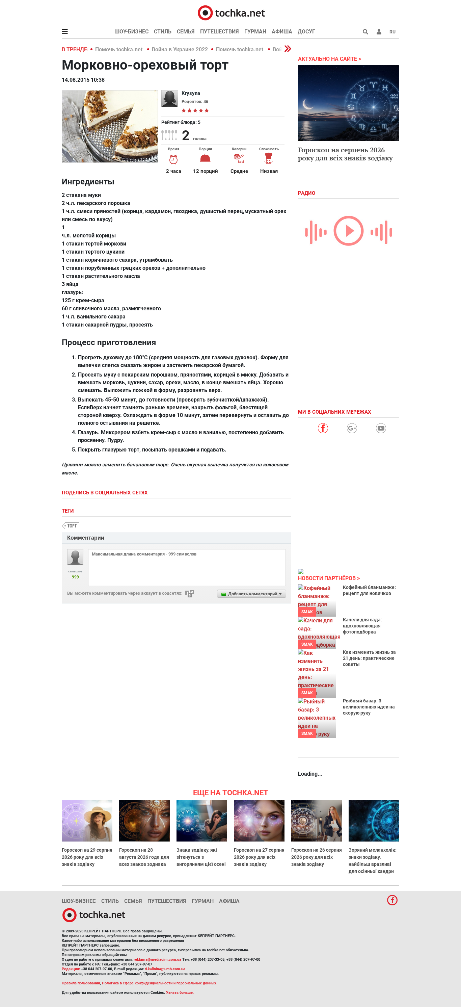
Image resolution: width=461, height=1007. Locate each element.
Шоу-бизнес (131, 31)
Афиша (282, 31)
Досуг (306, 31)
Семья (186, 31)
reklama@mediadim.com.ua (157, 959)
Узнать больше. (180, 992)
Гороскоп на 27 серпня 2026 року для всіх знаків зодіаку (259, 857)
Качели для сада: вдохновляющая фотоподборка (362, 626)
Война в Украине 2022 (180, 49)
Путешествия (219, 31)
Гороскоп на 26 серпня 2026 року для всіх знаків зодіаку (316, 857)
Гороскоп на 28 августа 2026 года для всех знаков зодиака (144, 857)
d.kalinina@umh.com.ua (165, 969)
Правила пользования (81, 983)
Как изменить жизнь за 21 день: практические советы (369, 658)
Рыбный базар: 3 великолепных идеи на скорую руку (369, 707)
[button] (379, 31)
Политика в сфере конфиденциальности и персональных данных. (159, 983)
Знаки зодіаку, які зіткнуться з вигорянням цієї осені (201, 857)
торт (72, 525)
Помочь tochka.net (119, 49)
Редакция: (71, 969)
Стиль (162, 31)
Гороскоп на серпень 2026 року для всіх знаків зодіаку (345, 153)
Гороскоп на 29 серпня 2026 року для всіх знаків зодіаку (87, 857)
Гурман (255, 31)
